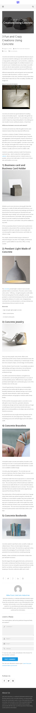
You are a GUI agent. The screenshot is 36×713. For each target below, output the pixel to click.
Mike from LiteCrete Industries (22, 48)
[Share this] (4, 578)
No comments (13, 51)
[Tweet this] (8, 578)
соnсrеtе (6, 289)
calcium (4, 156)
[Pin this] (22, 578)
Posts (5, 51)
